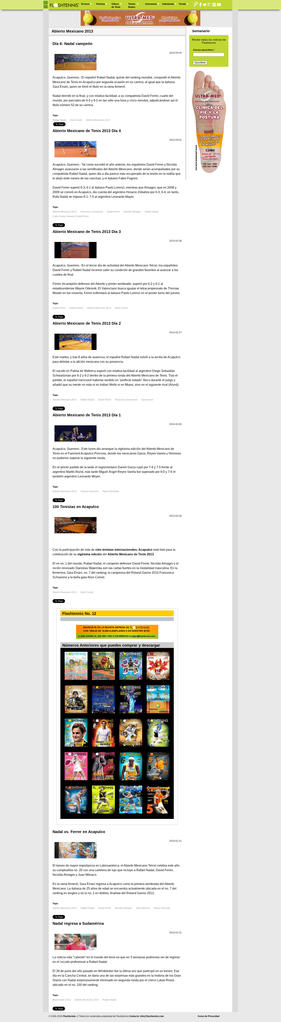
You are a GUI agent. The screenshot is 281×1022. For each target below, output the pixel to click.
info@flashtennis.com (152, 1016)
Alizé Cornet (121, 308)
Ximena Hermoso (89, 491)
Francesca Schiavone (91, 211)
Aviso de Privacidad (208, 1016)
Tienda (182, 4)
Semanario (151, 4)
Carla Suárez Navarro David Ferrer (71, 216)
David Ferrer (113, 211)
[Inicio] (64, 4)
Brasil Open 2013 (62, 999)
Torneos (85, 4)
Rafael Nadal (59, 120)
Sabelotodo (168, 4)
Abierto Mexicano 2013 (98, 120)
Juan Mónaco (143, 908)
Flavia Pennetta (110, 491)
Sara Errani (76, 120)
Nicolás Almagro (132, 211)
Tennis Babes (131, 5)
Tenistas (100, 4)
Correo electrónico (204, 50)
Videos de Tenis (115, 5)
